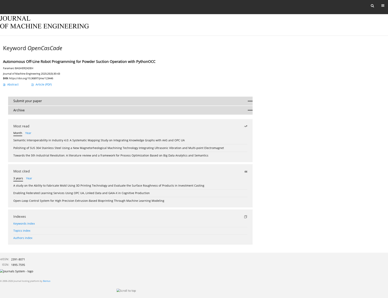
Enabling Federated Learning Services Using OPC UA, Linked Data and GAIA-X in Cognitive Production (81, 193)
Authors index (22, 238)
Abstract (13, 84)
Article (44, 84)
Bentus (46, 280)
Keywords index (24, 223)
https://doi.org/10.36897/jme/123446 (31, 78)
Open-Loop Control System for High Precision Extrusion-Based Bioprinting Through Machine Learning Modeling (88, 201)
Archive (19, 110)
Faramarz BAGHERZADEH (18, 68)
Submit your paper (27, 101)
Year (28, 133)
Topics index (21, 230)
